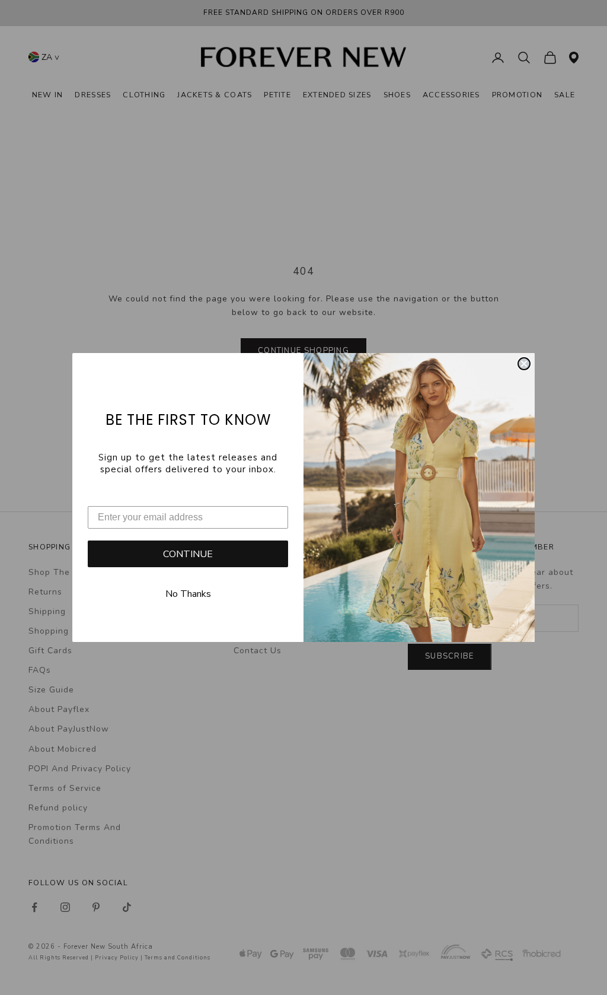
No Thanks (188, 593)
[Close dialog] (524, 364)
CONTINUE (188, 554)
